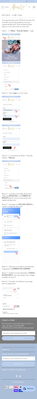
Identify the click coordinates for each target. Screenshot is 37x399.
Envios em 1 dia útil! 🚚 (18, 1)
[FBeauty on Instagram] (20, 376)
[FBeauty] (18, 7)
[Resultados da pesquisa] (30, 7)
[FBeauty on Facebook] (16, 376)
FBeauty (21, 382)
